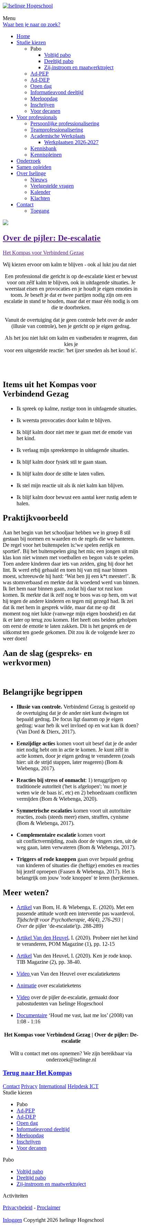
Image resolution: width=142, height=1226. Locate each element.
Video (24, 974)
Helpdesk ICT (83, 1086)
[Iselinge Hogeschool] (28, 6)
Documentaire (32, 1015)
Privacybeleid (17, 1207)
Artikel (24, 907)
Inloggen (12, 1220)
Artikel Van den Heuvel (42, 938)
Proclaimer (48, 1207)
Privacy (29, 1086)
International (52, 1086)
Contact (11, 1086)
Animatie (27, 985)
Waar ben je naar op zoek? (31, 24)
